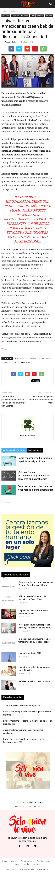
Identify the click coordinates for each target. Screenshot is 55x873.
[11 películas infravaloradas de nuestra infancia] (8, 614)
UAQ (15, 362)
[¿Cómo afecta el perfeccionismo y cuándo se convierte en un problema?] (8, 476)
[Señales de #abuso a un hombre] (8, 685)
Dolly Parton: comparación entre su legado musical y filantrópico (27, 713)
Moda (48, 861)
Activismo (14, 861)
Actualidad (13, 11)
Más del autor (35, 450)
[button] (51, 4)
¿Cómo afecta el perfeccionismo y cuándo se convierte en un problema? (33, 475)
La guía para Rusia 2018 (29, 653)
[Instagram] (28, 846)
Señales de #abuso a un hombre (34, 681)
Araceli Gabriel (11, 42)
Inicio (3, 11)
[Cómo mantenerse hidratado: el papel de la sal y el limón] (8, 461)
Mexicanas (46, 359)
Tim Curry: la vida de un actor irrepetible (21, 705)
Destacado (15, 16)
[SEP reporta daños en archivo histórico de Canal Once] (8, 600)
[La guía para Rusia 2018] (8, 657)
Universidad (25, 362)
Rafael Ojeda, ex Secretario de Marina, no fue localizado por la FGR (24, 740)
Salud (33, 16)
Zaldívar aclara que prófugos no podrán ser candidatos (23, 731)
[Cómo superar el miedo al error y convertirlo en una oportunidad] (8, 490)
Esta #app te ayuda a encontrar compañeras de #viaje (41, 399)
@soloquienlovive (27, 806)
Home (4, 861)
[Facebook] (20, 846)
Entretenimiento (27, 861)
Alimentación (20, 359)
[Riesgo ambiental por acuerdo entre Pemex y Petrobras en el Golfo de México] (8, 586)
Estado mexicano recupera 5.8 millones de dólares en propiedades (27, 722)
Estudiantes (33, 359)
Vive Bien (48, 16)
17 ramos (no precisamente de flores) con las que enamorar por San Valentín (13, 401)
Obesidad (7, 362)
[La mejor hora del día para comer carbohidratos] (8, 671)
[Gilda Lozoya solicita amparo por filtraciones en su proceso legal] (8, 642)
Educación (24, 16)
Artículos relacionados (14, 450)
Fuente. (5, 349)
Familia (40, 861)
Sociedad (40, 16)
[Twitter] (35, 846)
